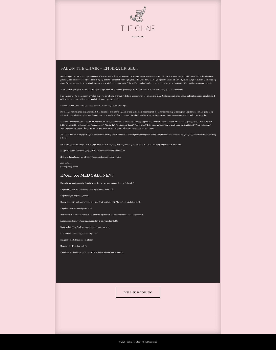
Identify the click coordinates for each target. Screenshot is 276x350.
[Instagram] (143, 45)
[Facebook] (133, 45)
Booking (138, 36)
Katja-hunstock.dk (79, 246)
